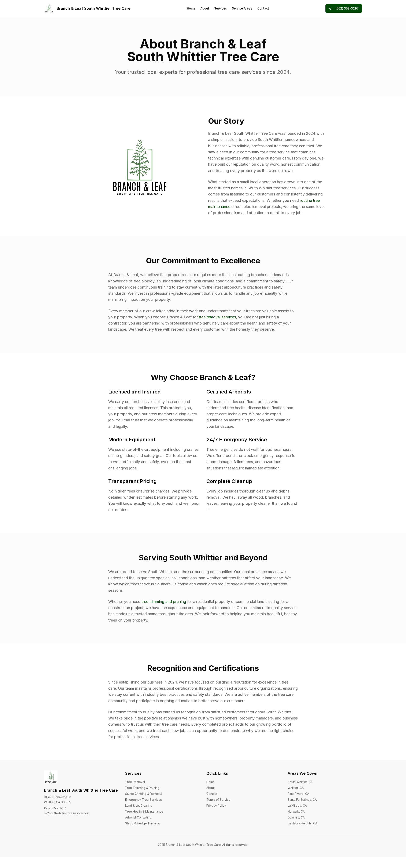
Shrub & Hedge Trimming (142, 823)
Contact (263, 8)
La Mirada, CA (297, 805)
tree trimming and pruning (163, 601)
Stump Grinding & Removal (143, 793)
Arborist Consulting (138, 817)
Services (220, 8)
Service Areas (242, 8)
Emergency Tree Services (143, 799)
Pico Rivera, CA (298, 793)
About (204, 8)
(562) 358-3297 (347, 8)
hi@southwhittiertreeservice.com (66, 813)
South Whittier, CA (300, 782)
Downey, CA (296, 817)
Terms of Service (218, 799)
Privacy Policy (216, 805)
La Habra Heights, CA (302, 823)
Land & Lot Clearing (138, 805)
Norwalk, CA (296, 811)
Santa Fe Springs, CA (302, 799)
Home (191, 8)
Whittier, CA (296, 788)
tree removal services (217, 317)
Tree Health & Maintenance (144, 811)
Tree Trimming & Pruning (142, 788)
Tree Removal (135, 782)
